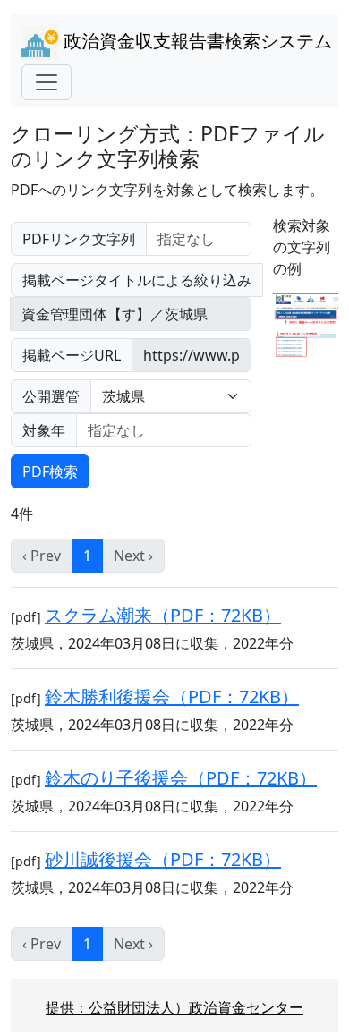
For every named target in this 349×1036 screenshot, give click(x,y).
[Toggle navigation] (46, 82)
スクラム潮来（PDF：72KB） (163, 615)
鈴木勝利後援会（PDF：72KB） (172, 696)
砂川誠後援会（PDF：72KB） (163, 859)
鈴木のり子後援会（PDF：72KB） (181, 778)
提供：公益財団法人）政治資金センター (174, 1007)
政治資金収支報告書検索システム (195, 41)
